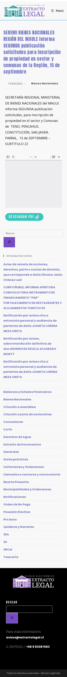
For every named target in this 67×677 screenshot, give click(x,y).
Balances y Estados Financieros (27, 392)
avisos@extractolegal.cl (25, 637)
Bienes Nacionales (44, 83)
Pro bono (10, 519)
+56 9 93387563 (38, 647)
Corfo (7, 429)
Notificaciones (14, 497)
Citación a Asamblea (19, 407)
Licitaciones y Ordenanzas (23, 467)
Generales (11, 452)
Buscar (12, 602)
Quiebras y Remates (18, 527)
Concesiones (13, 422)
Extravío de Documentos (22, 444)
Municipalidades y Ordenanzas (27, 489)
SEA (6, 534)
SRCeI (7, 549)
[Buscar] (9, 242)
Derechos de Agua (17, 437)
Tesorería (10, 557)
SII (5, 542)
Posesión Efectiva (16, 512)
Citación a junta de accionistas (27, 414)
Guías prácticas (15, 459)
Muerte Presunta (16, 482)
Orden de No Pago (17, 504)
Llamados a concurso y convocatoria (31, 474)
